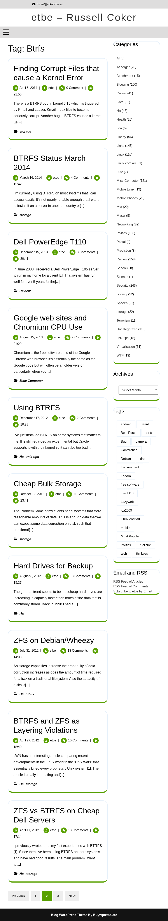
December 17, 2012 (33, 418)
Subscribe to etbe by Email (132, 591)
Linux (30, 694)
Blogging (123, 84)
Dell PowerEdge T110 (50, 241)
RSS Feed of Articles (128, 581)
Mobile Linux (126, 189)
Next (72, 896)
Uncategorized (127, 329)
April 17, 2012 (29, 830)
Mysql (121, 215)
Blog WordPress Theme (69, 915)
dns (142, 458)
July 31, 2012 (28, 650)
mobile (125, 528)
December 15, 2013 (33, 252)
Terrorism (123, 320)
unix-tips (32, 457)
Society (122, 294)
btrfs (149, 433)
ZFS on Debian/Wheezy (54, 640)
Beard (144, 424)
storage (25, 131)
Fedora (126, 476)
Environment (130, 467)
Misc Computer (31, 381)
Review (25, 291)
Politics (122, 233)
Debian (126, 458)
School (121, 268)
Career (121, 93)
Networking (125, 224)
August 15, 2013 (31, 337)
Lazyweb (127, 502)
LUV (120, 172)
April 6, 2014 (28, 88)
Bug (123, 441)
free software (130, 484)
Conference (129, 450)
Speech (122, 303)
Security (122, 285)
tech (124, 553)
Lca (119, 128)
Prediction (124, 250)
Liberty (121, 137)
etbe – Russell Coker (84, 17)
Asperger (123, 67)
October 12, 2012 (31, 494)
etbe (51, 88)
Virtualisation (126, 346)
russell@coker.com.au (47, 4)
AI (118, 58)
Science (122, 277)
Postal (121, 242)
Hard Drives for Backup (53, 565)
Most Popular (130, 536)
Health (121, 119)
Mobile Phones (127, 198)
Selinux (145, 545)
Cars (120, 102)
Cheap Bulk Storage (47, 483)
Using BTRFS (37, 407)
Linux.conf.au (126, 163)
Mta (119, 207)
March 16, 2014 (30, 177)
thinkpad (142, 553)
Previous (18, 896)
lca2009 (126, 510)
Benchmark (125, 76)
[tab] (7, 32)
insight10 (127, 493)
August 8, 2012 (30, 576)
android (126, 424)
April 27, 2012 (29, 740)
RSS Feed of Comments (131, 586)
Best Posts (128, 433)
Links (120, 145)
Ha (21, 457)
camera (141, 441)
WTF (120, 355)
